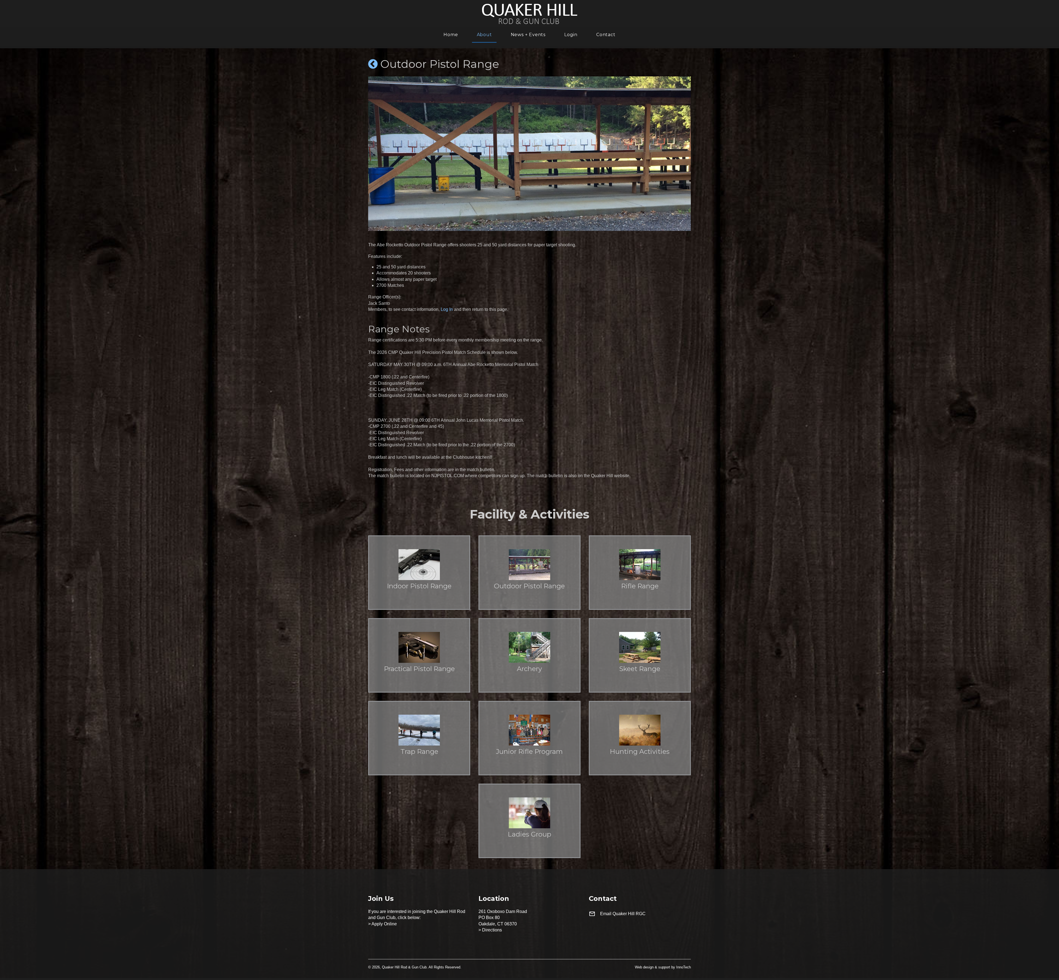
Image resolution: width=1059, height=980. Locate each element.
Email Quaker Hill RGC (623, 913)
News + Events (528, 35)
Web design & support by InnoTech (663, 967)
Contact (606, 35)
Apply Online (384, 924)
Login (570, 35)
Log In (447, 309)
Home (450, 35)
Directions (492, 930)
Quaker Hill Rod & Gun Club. (405, 967)
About (484, 35)
